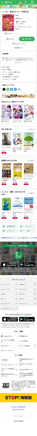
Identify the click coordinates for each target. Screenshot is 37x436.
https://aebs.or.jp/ (17, 390)
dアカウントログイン (7, 350)
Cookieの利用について (26, 369)
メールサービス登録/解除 (8, 341)
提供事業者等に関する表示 (26, 360)
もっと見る (30, 129)
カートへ (11, 39)
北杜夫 (17, 15)
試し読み (9, 33)
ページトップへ (18, 416)
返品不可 (17, 28)
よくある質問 (23, 341)
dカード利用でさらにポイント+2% (22, 26)
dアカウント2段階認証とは (7, 369)
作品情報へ (17, 48)
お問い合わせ (5, 346)
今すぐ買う (28, 39)
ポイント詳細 (19, 23)
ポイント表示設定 (24, 346)
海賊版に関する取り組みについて (7, 375)
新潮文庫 (10, 74)
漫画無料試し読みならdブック (8, 237)
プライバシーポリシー (7, 365)
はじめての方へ (8, 336)
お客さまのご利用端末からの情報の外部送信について (26, 375)
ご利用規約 (4, 360)
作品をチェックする (20, 43)
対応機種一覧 (23, 336)
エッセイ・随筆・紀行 (14, 72)
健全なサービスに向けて (26, 364)
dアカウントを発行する (18, 406)
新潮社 (9, 69)
